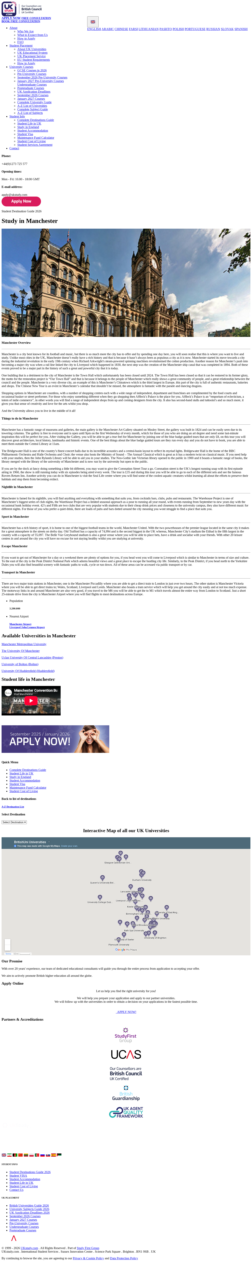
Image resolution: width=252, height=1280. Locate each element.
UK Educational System (32, 52)
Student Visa (25, 134)
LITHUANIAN (149, 29)
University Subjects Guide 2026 (29, 1209)
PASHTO (165, 29)
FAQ (20, 42)
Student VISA (18, 1175)
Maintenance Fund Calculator (35, 137)
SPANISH (241, 29)
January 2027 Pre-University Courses (40, 81)
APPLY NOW (11, 18)
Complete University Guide (34, 102)
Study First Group (88, 1248)
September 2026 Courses (32, 95)
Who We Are (25, 31)
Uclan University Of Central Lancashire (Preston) (32, 657)
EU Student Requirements (33, 59)
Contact (14, 148)
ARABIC (108, 29)
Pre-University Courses (31, 74)
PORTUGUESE (195, 29)
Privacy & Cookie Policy (88, 1258)
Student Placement (20, 45)
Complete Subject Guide (32, 109)
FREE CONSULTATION (36, 18)
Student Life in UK (29, 123)
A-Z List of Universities (32, 105)
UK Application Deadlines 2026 (29, 1212)
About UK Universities (31, 49)
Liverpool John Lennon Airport (27, 627)
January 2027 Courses (31, 98)
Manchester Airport (20, 624)
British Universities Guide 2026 (29, 1205)
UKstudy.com (29, 1248)
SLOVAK (227, 29)
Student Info (17, 116)
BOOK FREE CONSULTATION (21, 21)
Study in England (28, 127)
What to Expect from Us (32, 35)
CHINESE (121, 29)
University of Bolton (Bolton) (20, 664)
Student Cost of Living (31, 141)
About (13, 28)
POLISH (178, 29)
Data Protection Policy (124, 1258)
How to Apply (26, 38)
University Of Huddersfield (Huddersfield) (28, 671)
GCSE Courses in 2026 (32, 70)
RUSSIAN (213, 29)
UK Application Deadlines (33, 91)
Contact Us (16, 1189)
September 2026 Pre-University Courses (42, 77)
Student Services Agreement (34, 144)
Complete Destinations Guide (35, 120)
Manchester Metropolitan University (24, 644)
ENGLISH (94, 29)
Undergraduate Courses (32, 84)
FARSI (133, 29)
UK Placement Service (31, 56)
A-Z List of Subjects (30, 113)
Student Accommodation (32, 130)
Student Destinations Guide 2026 (30, 1172)
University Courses (21, 66)
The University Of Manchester (21, 650)
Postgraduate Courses (30, 88)
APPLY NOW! (126, 1012)
